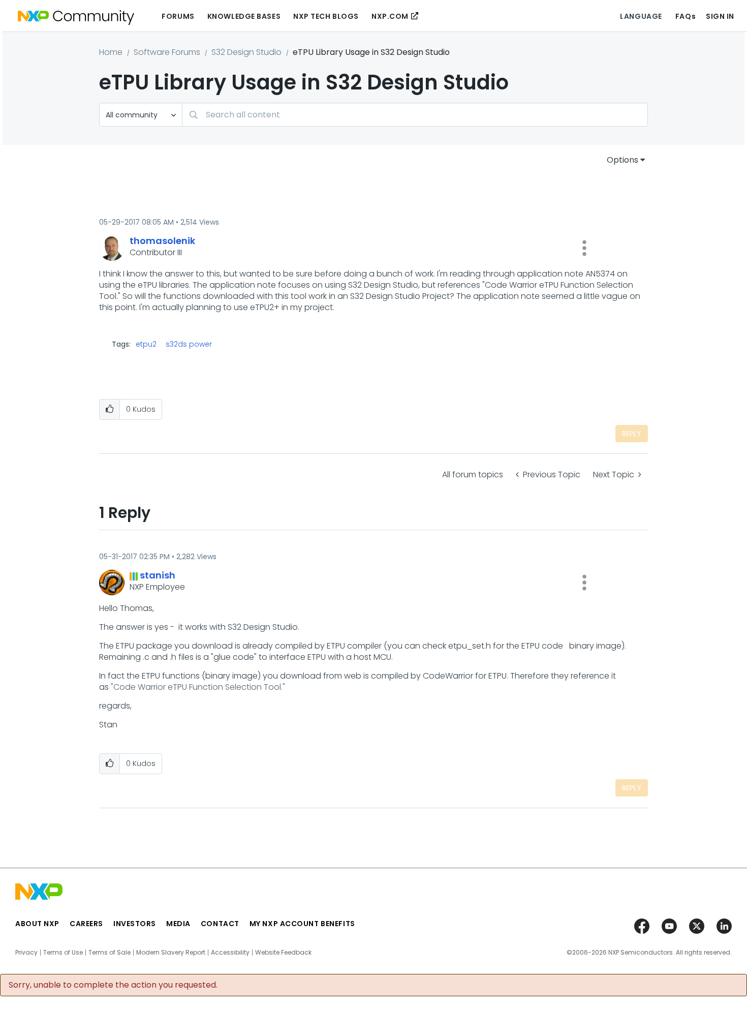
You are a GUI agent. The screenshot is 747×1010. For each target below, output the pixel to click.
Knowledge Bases (244, 16)
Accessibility (230, 953)
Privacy (26, 953)
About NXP (37, 924)
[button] (584, 248)
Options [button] (622, 160)
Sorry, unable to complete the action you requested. (113, 985)
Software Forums (167, 52)
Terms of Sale (109, 953)
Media (178, 924)
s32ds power (189, 344)
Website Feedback (283, 953)
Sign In (720, 16)
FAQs (685, 16)
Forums (178, 16)
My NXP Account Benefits (302, 924)
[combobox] (415, 115)
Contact (220, 924)
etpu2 (146, 344)
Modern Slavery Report (170, 953)
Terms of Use (63, 953)
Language (641, 16)
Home (110, 52)
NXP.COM (390, 16)
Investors (134, 924)
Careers (86, 924)
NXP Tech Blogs (326, 16)
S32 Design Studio (246, 52)
